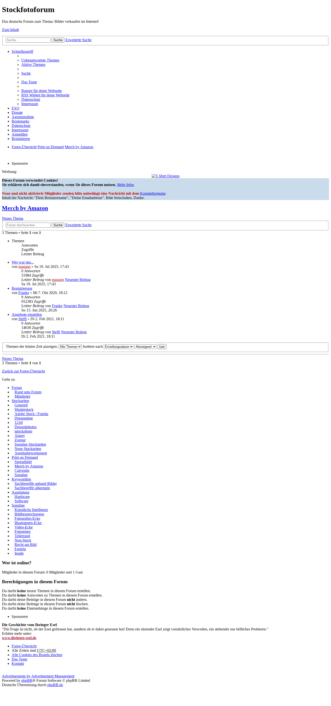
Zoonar (20, 440)
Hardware (22, 497)
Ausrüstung (20, 492)
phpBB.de (55, 685)
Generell (21, 405)
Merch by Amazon (25, 208)
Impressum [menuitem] (29, 104)
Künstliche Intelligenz (31, 510)
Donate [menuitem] (17, 112)
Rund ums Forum (28, 392)
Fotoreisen (23, 531)
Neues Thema (12, 218)
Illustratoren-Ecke (28, 523)
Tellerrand (22, 536)
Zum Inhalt (10, 30)
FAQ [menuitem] (15, 108)
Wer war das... (23, 262)
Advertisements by (16, 676)
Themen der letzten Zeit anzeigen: (32, 346)
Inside (19, 553)
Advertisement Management (52, 676)
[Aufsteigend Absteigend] (145, 346)
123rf (19, 422)
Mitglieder (22, 396)
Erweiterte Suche (78, 40)
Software (21, 501)
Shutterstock (24, 409)
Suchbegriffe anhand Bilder (36, 483)
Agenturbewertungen (31, 453)
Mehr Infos (125, 185)
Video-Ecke (24, 527)
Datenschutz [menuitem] (30, 99)
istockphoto (23, 431)
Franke (23, 293)
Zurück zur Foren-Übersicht (23, 371)
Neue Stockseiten (28, 449)
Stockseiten (20, 401)
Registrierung (22, 288)
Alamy (20, 436)
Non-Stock (23, 540)
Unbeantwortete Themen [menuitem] (40, 60)
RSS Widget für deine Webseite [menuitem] (45, 95)
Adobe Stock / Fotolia (31, 414)
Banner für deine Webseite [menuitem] (41, 91)
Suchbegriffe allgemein (32, 488)
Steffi (22, 319)
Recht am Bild (26, 545)
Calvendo (22, 470)
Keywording (21, 479)
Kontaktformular (152, 193)
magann (24, 266)
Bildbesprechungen (29, 514)
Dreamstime (24, 418)
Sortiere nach (93, 346)
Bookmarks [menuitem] (20, 121)
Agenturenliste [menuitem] (23, 117)
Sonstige (21, 475)
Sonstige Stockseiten (30, 444)
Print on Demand (25, 457)
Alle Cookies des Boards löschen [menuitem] (37, 655)
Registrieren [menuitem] (21, 139)
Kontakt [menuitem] (18, 663)
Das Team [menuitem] (29, 82)
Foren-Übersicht (24, 646)
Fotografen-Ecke (27, 518)
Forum (17, 388)
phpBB (26, 680)
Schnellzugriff (22, 51)
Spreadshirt (23, 462)
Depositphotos (26, 427)
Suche (58, 40)
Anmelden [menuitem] (20, 134)
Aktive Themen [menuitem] (33, 64)
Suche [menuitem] (26, 73)
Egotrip (20, 549)
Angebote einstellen (27, 314)
